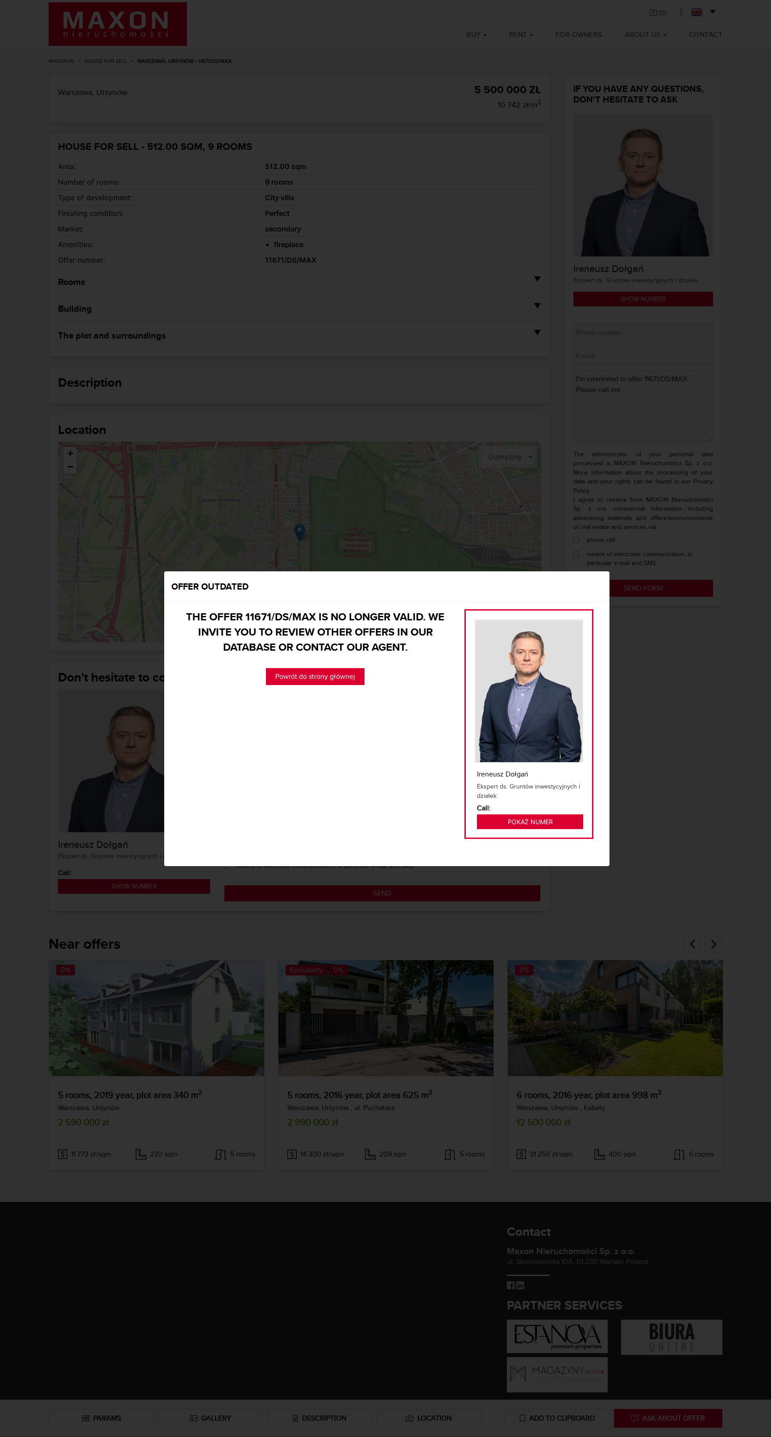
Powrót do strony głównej (315, 676)
